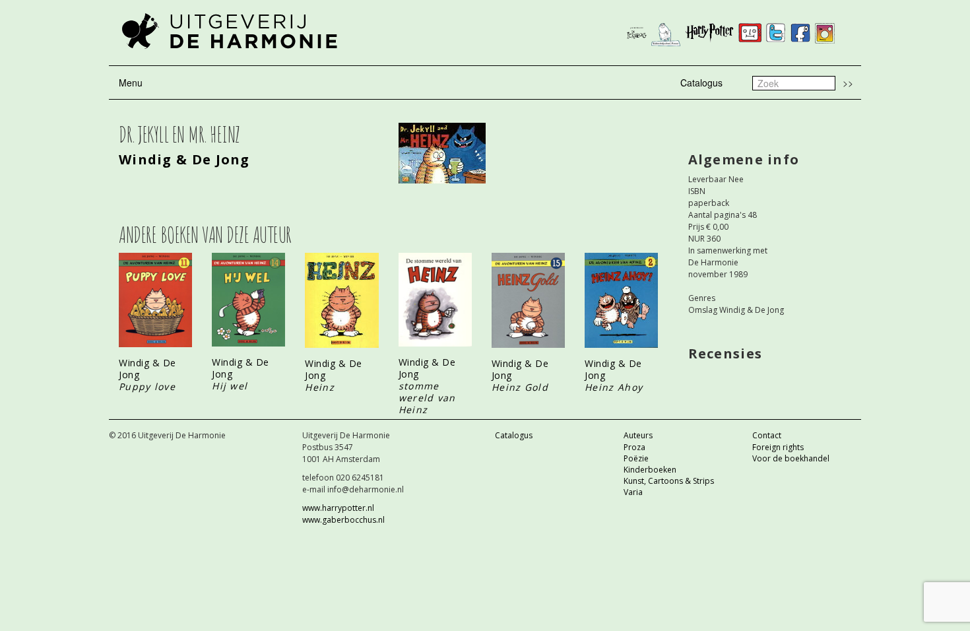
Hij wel (229, 386)
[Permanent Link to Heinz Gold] (528, 300)
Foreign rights (778, 447)
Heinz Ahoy (614, 387)
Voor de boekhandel (790, 458)
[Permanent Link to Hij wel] (248, 300)
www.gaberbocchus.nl (343, 519)
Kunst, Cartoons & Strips (669, 480)
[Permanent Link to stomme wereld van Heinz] (435, 300)
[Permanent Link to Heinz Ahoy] (621, 300)
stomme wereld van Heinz (427, 398)
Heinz (320, 387)
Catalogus (701, 82)
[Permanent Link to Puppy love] (155, 300)
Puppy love (147, 386)
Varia (633, 492)
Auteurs (638, 435)
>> (848, 82)
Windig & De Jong (184, 159)
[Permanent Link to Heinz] (341, 300)
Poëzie (636, 458)
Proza (634, 447)
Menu (131, 82)
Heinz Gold (520, 387)
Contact (766, 435)
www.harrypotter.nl (338, 508)
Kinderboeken (650, 469)
